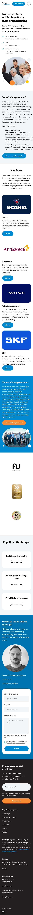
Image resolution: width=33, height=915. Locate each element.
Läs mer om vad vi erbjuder (14, 156)
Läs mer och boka (16, 562)
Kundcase (5, 825)
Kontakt (4, 832)
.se (11, 882)
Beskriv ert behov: (10, 716)
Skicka (16, 749)
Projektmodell (6, 821)
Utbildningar (6, 814)
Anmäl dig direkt (18, 3)
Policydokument (7, 897)
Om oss (4, 828)
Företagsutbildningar (9, 817)
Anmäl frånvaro (7, 886)
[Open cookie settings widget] (3, 912)
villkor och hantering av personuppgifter (17, 742)
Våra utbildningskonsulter (14, 423)
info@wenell (6, 882)
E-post (7, 705)
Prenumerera (16, 801)
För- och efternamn (11, 694)
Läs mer (7, 234)
